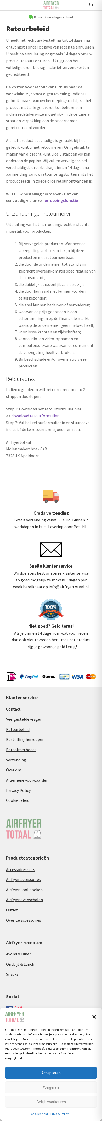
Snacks (12, 974)
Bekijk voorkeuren (51, 1101)
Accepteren (51, 1072)
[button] (94, 1016)
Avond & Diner (18, 954)
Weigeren (51, 1087)
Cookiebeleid (39, 1114)
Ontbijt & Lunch (20, 964)
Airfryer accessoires (23, 879)
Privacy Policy (59, 1114)
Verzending (16, 759)
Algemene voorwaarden (27, 780)
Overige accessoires (23, 920)
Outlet (12, 909)
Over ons (14, 769)
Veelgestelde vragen (24, 719)
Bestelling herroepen (25, 739)
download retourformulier (35, 415)
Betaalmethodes (21, 749)
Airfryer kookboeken (24, 889)
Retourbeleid (18, 729)
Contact (13, 709)
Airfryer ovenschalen (24, 899)
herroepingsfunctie (60, 200)
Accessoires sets (20, 869)
